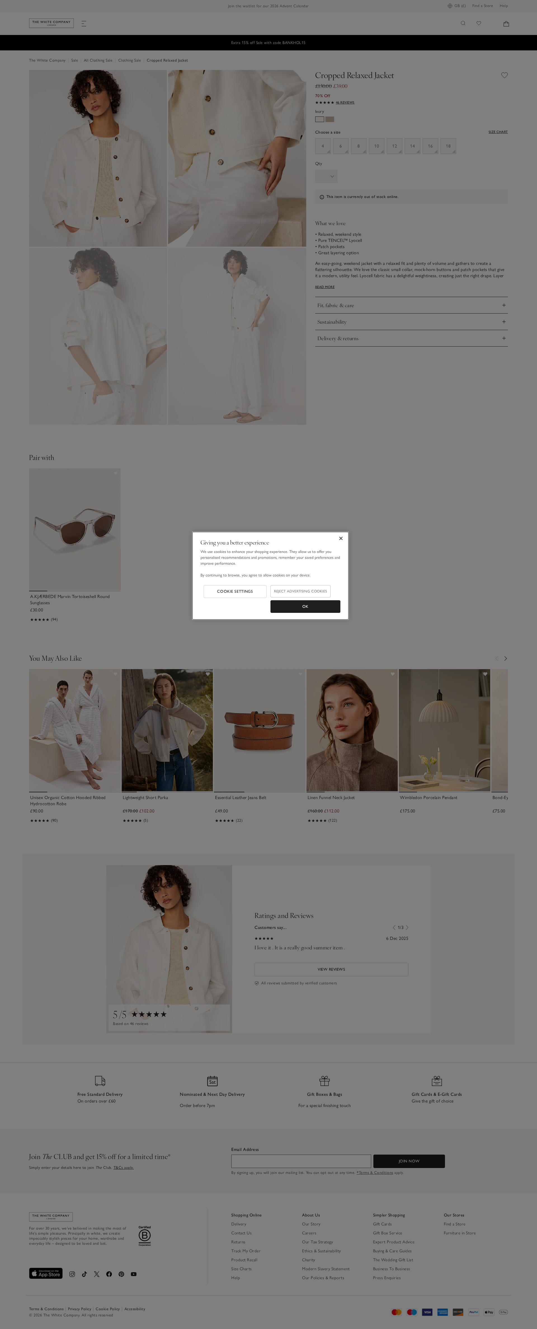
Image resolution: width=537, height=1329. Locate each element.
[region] (270, 576)
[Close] (341, 538)
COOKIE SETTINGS (235, 591)
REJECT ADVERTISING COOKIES (300, 591)
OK (305, 606)
